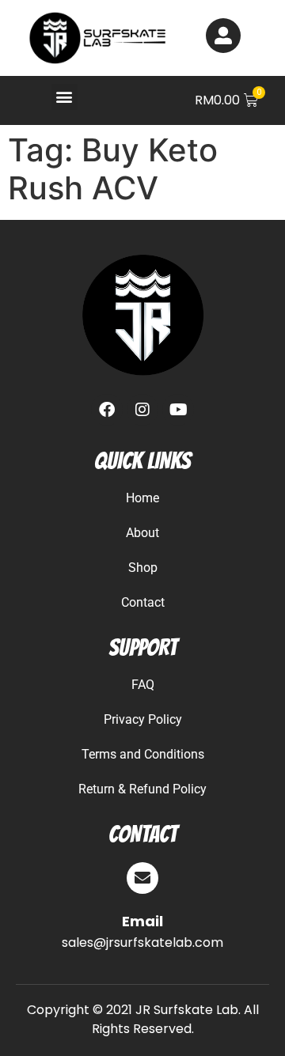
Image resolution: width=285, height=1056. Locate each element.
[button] (64, 97)
